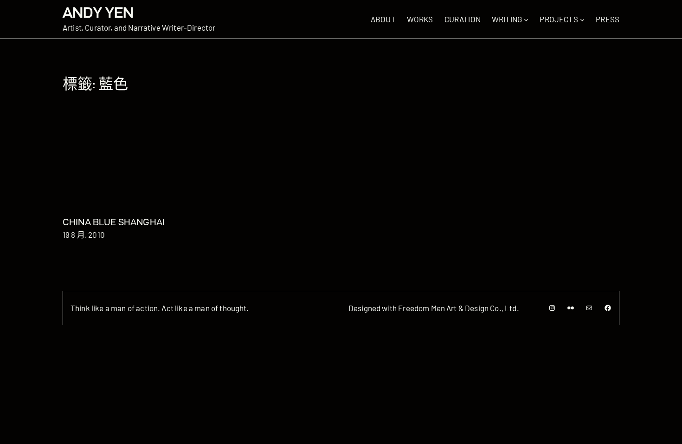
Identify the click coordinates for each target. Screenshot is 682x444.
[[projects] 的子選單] (582, 19)
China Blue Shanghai (114, 222)
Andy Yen (98, 12)
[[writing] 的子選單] (526, 19)
